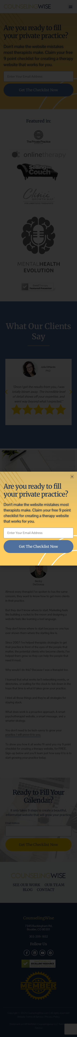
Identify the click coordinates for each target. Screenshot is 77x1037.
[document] (38, 518)
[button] (72, 476)
